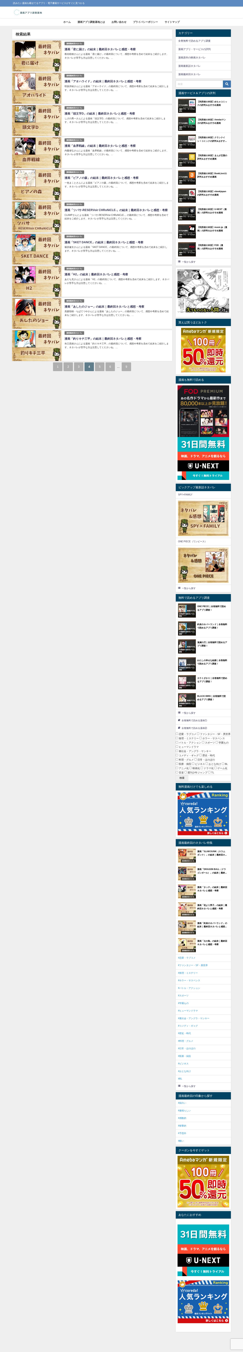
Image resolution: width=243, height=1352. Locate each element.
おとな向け (214, 764)
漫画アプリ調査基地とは (91, 22)
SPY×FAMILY (185, 494)
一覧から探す (189, 262)
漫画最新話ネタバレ (189, 66)
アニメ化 (183, 768)
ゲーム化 (222, 768)
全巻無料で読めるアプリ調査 (194, 41)
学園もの (223, 742)
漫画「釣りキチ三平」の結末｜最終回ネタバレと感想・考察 (103, 338)
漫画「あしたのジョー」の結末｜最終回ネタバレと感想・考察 (104, 306)
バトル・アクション (189, 742)
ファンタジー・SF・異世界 (215, 734)
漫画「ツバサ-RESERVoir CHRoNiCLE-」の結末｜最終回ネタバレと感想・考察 (116, 210)
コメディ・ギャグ (188, 755)
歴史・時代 (208, 755)
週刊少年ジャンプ (197, 772)
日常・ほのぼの (206, 759)
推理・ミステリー (188, 738)
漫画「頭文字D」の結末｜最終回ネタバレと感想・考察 (100, 113)
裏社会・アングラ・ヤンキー (194, 751)
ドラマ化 (208, 768)
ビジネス (199, 764)
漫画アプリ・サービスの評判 (194, 49)
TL (212, 772)
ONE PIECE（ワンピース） (192, 541)
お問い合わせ (119, 22)
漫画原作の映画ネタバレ (192, 57)
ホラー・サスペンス (213, 738)
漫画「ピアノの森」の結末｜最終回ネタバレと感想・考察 (102, 177)
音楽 (181, 772)
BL (226, 764)
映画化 (196, 768)
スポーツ (209, 742)
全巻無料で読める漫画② (194, 728)
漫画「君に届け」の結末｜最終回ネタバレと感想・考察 (100, 49)
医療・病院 (184, 764)
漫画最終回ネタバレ (74, 43)
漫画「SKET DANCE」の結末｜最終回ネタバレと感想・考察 (104, 242)
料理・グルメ (186, 759)
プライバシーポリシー (145, 22)
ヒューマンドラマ (188, 747)
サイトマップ (172, 22)
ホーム (67, 22)
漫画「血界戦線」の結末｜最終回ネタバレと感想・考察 (100, 145)
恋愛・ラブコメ (187, 734)
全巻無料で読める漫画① (194, 720)
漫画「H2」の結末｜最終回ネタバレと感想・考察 (96, 274)
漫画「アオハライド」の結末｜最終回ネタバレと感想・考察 (103, 81)
